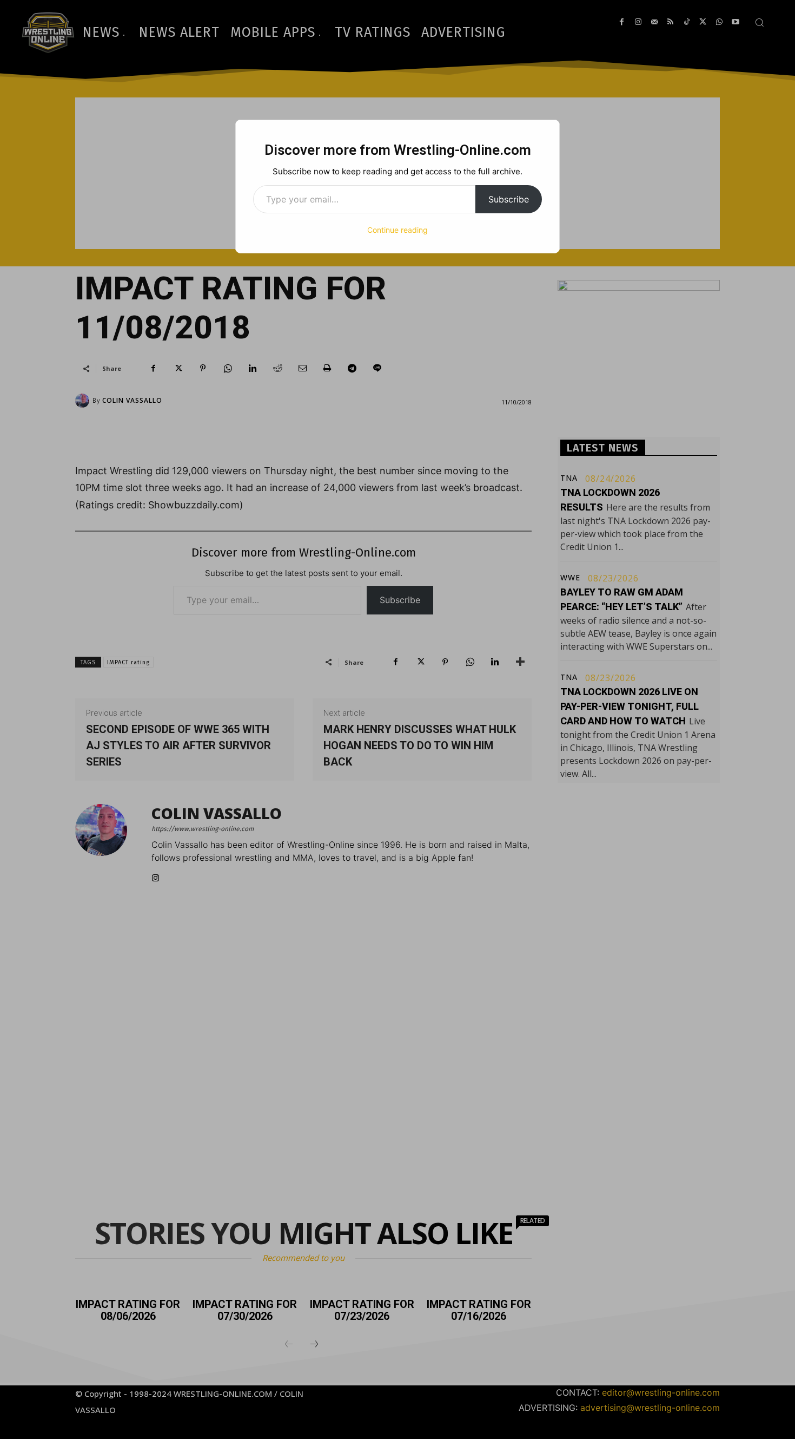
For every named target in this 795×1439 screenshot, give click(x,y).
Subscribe (508, 199)
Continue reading (397, 229)
